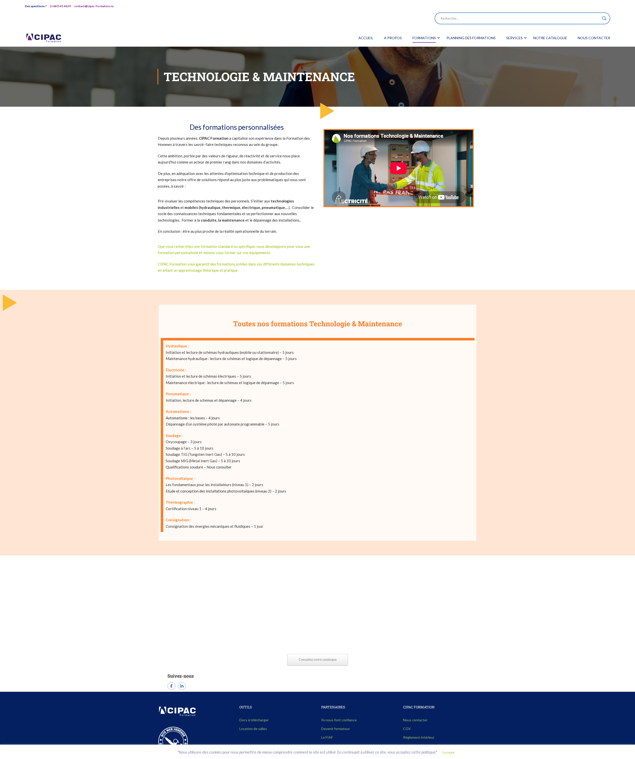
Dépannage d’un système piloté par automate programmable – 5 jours (222, 424)
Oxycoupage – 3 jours (184, 441)
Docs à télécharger (254, 720)
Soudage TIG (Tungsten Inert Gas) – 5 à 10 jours (205, 454)
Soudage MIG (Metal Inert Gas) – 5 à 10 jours (203, 461)
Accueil (365, 38)
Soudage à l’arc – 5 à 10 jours (189, 448)
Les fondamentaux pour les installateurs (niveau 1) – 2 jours (214, 484)
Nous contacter (594, 38)
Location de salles (253, 728)
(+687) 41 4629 (60, 6)
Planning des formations (471, 38)
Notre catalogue (550, 38)
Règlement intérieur (418, 737)
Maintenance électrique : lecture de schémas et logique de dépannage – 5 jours (230, 382)
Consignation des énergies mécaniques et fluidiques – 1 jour (214, 526)
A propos (393, 38)
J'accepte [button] (448, 752)
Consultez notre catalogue (318, 659)
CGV (407, 728)
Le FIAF (327, 737)
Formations (424, 38)
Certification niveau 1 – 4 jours (191, 508)
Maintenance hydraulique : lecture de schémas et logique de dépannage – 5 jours (231, 358)
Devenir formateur (335, 728)
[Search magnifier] (604, 18)
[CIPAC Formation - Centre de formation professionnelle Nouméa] (44, 38)
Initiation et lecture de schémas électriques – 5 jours (208, 376)
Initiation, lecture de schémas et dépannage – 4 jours (209, 400)
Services (514, 38)
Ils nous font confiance (339, 720)
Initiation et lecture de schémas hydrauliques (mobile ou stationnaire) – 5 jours (230, 352)
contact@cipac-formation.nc (94, 6)
